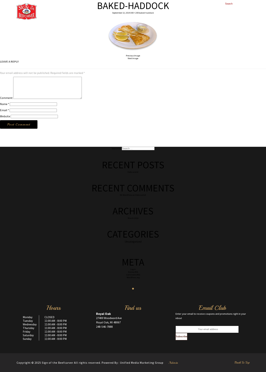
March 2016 (133, 218)
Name (4, 104)
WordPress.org (133, 277)
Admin (173, 363)
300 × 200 (134, 12)
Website (5, 116)
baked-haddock (146, 12)
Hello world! (133, 172)
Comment (6, 98)
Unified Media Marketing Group (141, 362)
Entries (133, 272)
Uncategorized (133, 241)
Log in (133, 269)
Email (4, 110)
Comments (133, 274)
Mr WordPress (126, 195)
